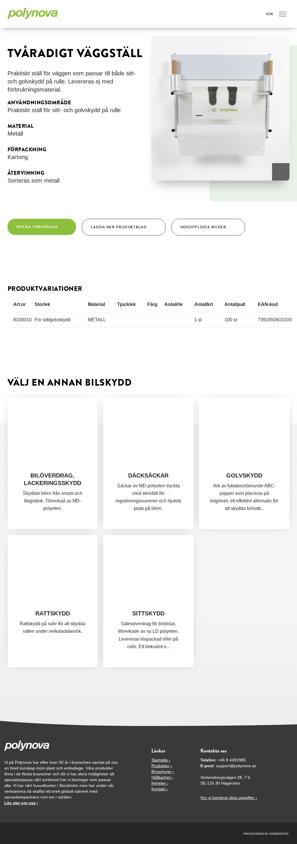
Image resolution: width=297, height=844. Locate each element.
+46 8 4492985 (232, 760)
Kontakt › (159, 789)
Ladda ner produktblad (118, 227)
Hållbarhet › (162, 777)
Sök (269, 14)
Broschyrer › (162, 771)
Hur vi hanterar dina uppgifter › (228, 797)
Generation (278, 833)
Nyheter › (160, 783)
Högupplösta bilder (203, 227)
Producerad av (256, 833)
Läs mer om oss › (21, 803)
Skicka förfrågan (37, 227)
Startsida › (160, 760)
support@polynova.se (236, 765)
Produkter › (161, 765)
